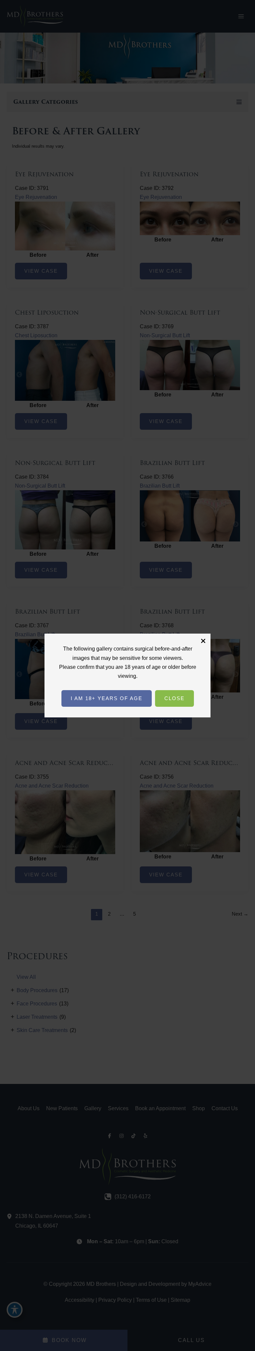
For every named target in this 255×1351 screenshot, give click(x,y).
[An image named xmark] (203, 641)
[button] (106, 698)
